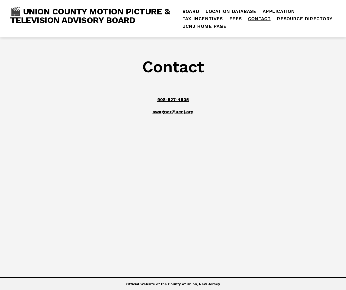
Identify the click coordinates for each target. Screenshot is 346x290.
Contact (259, 18)
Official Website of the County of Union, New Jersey (173, 284)
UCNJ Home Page (204, 26)
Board (190, 11)
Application (279, 11)
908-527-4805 (173, 99)
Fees (235, 18)
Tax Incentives (202, 18)
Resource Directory (304, 18)
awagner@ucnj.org (173, 111)
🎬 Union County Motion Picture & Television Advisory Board (90, 15)
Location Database (230, 11)
